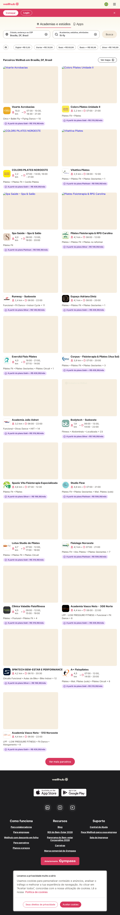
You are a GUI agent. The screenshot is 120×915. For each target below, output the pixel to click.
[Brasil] (106, 4)
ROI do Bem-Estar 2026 (60, 832)
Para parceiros (21, 842)
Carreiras (60, 845)
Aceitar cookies (71, 904)
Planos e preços (21, 848)
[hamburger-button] (114, 4)
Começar (11, 13)
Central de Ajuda (99, 827)
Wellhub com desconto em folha (21, 837)
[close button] (114, 12)
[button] (46, 34)
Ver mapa (105, 60)
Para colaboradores (21, 827)
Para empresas (21, 832)
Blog (60, 827)
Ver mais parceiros (60, 761)
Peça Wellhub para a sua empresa (99, 832)
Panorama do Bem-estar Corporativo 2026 (60, 839)
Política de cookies (36, 892)
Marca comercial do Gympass (60, 850)
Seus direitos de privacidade (40, 904)
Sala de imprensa (99, 837)
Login (26, 12)
